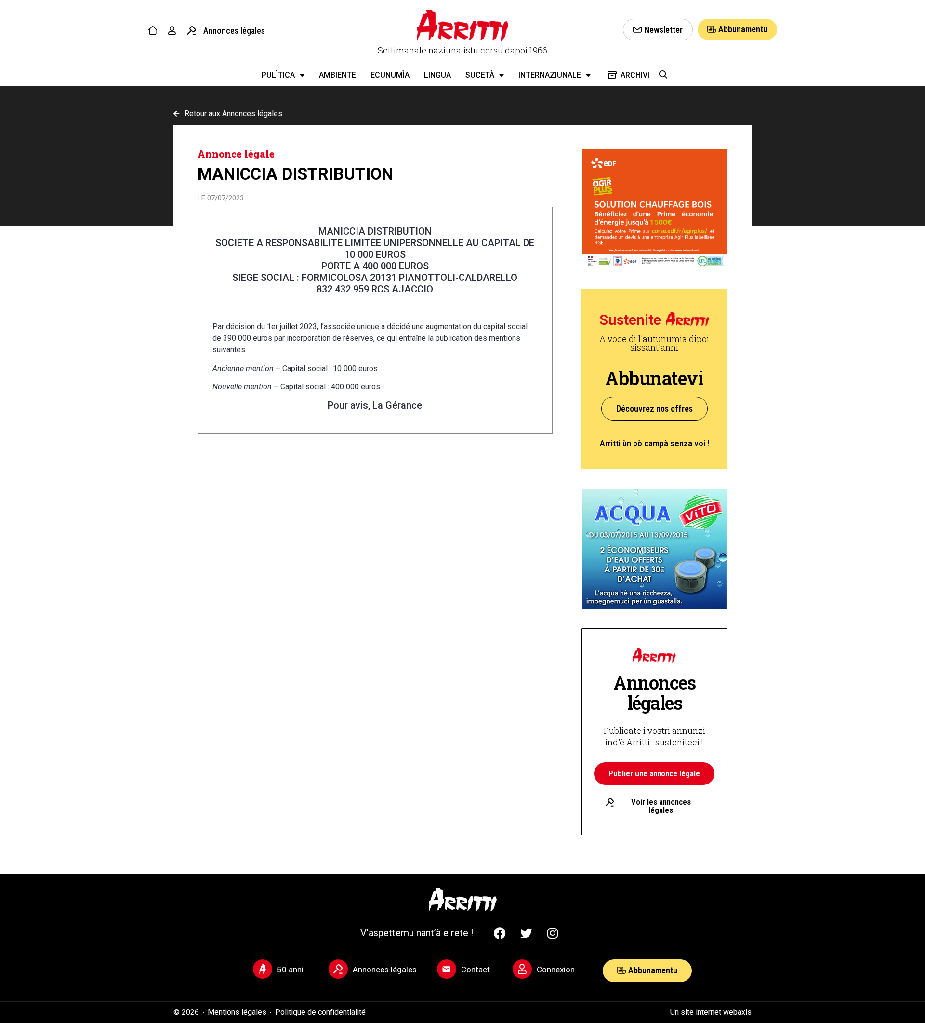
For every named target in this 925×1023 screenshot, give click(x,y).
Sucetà (479, 75)
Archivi (635, 75)
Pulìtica (278, 75)
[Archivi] (612, 75)
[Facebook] (500, 933)
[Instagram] (553, 933)
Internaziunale (549, 75)
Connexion (556, 969)
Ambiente (337, 75)
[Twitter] (526, 933)
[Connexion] (522, 969)
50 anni (290, 969)
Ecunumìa (390, 75)
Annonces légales (234, 31)
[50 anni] (262, 969)
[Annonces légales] (191, 30)
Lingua (437, 75)
